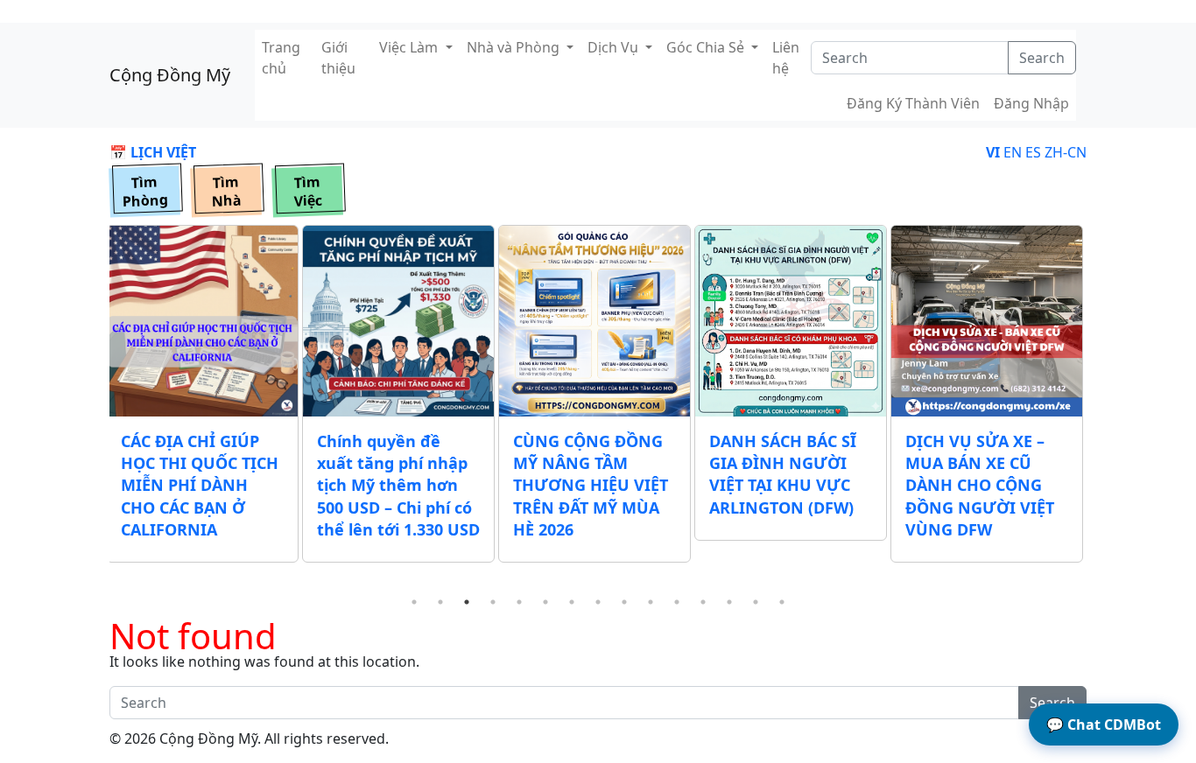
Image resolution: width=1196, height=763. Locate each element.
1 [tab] (414, 602)
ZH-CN (1066, 152)
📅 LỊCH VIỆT (152, 152)
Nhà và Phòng (515, 47)
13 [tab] (729, 602)
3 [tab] (466, 602)
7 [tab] (571, 602)
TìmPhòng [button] (145, 191)
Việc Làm (410, 47)
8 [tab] (598, 602)
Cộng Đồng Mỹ (169, 75)
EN (1012, 152)
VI (993, 152)
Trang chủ (281, 58)
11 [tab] (677, 602)
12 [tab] (703, 602)
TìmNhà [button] (226, 191)
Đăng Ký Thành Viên (913, 103)
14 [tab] (755, 602)
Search (1042, 57)
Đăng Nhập (1031, 103)
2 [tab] (440, 602)
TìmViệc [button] (307, 191)
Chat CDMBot (1103, 724)
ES (1033, 152)
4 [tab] (493, 602)
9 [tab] (624, 602)
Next (1099, 407)
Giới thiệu (338, 58)
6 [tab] (545, 602)
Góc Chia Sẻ (707, 47)
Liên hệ (785, 58)
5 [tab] (519, 602)
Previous (96, 407)
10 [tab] (650, 602)
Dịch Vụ (614, 47)
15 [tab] (782, 602)
